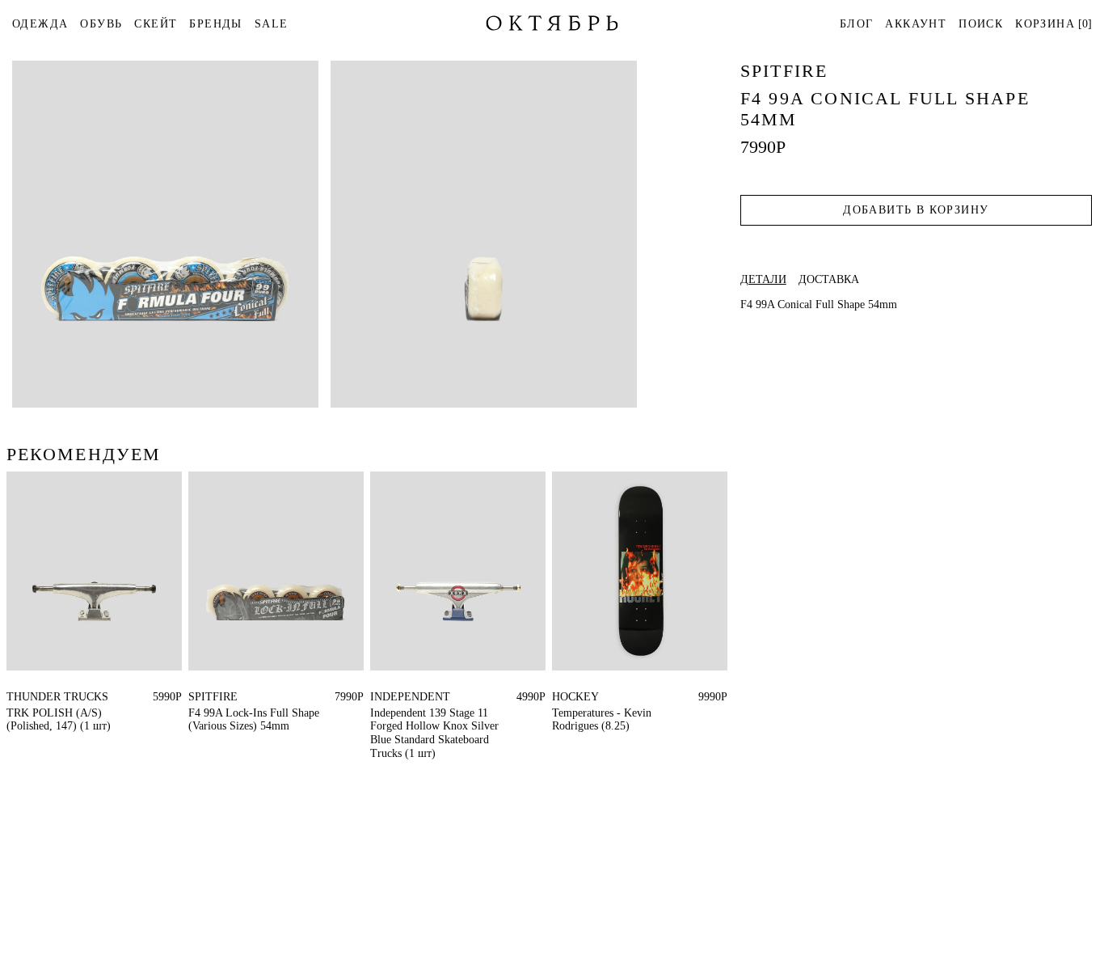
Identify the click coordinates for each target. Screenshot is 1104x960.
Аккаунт (915, 24)
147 (14, 697)
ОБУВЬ (101, 24)
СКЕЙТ (155, 24)
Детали (763, 279)
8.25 (562, 697)
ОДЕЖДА (40, 24)
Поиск (981, 24)
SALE (272, 24)
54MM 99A (215, 697)
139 (378, 697)
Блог (857, 24)
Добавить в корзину (915, 210)
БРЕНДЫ (215, 24)
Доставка (829, 279)
